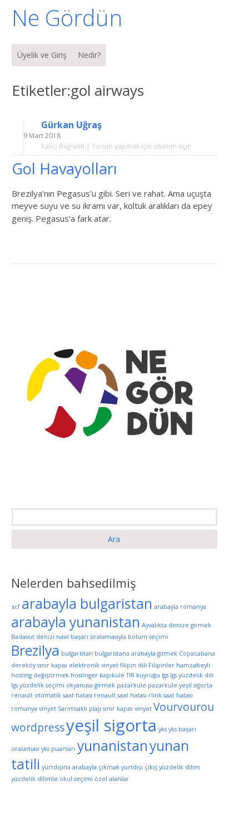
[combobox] (114, 517)
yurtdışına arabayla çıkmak (81, 767)
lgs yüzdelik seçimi (37, 685)
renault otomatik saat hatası (51, 695)
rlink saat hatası (170, 695)
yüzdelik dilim (179, 767)
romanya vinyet (33, 708)
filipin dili (133, 665)
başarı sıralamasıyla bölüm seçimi (119, 637)
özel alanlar (111, 779)
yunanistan (112, 745)
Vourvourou (183, 707)
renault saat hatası (120, 695)
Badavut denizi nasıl (40, 637)
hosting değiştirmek (40, 675)
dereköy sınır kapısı (39, 665)
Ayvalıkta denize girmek (176, 625)
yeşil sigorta (111, 725)
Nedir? (89, 55)
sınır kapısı (118, 708)
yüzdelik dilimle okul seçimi (52, 779)
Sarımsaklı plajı (79, 708)
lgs (165, 675)
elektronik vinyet (93, 665)
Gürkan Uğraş (71, 125)
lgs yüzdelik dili (191, 675)
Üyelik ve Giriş (42, 55)
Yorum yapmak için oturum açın (141, 146)
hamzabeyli (193, 665)
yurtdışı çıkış (139, 767)
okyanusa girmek (90, 685)
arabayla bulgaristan (87, 603)
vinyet (143, 708)
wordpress (37, 727)
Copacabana (197, 653)
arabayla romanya (180, 607)
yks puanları (58, 749)
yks (162, 729)
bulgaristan (77, 653)
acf (15, 607)
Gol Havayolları (66, 168)
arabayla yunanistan (75, 622)
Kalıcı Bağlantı (62, 146)
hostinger (84, 675)
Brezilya (35, 650)
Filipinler (161, 665)
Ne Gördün (67, 17)
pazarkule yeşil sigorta (180, 685)
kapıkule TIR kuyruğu (129, 675)
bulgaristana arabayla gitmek (135, 653)
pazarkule (131, 685)
